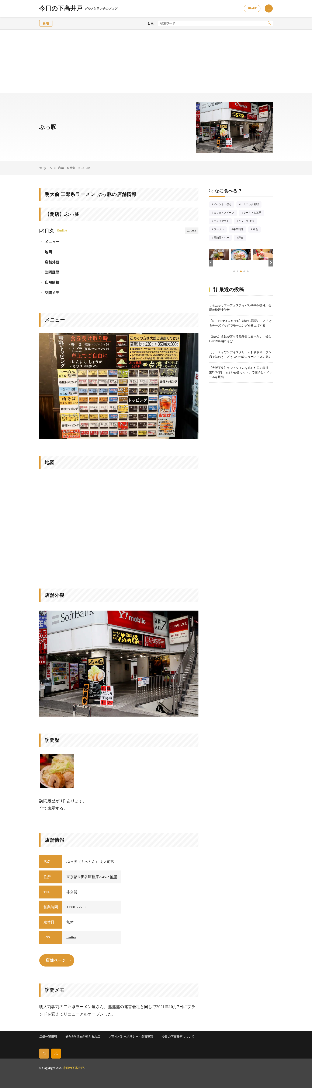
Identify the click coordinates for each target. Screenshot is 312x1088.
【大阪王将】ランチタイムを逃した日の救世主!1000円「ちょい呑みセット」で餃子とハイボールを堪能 (241, 372)
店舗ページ (56, 960)
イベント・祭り (224, 205)
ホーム (47, 168)
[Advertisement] (156, 61)
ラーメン (220, 230)
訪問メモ (49, 293)
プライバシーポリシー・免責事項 (131, 1036)
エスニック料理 (251, 205)
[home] (44, 1054)
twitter (71, 937)
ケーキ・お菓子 (253, 213)
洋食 (242, 238)
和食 (257, 230)
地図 (45, 252)
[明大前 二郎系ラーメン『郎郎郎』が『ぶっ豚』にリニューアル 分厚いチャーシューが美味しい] (57, 771)
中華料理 (239, 230)
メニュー (49, 242)
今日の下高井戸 (78, 9)
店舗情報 (49, 282)
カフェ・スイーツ (225, 213)
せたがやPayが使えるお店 (83, 1036)
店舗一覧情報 (67, 168)
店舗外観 (49, 262)
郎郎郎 (114, 1006)
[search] (269, 23)
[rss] (56, 1054)
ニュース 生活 (247, 221)
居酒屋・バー (223, 238)
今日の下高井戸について (178, 1036)
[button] (211, 262)
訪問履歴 (49, 272)
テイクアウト (223, 221)
